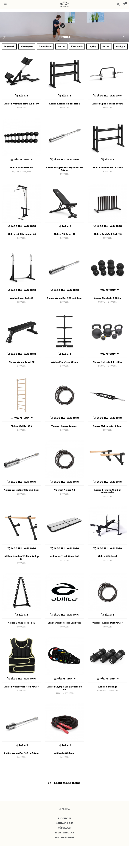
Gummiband (45, 46)
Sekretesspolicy (64, 833)
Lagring (92, 46)
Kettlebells (77, 46)
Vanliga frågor (64, 837)
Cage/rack (9, 46)
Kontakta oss (64, 823)
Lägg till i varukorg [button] (109, 96)
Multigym (120, 46)
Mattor (106, 46)
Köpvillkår (64, 828)
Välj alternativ (23, 160)
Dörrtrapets (26, 46)
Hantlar (61, 46)
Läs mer (23, 96)
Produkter (64, 818)
